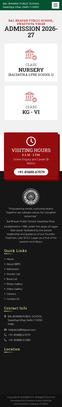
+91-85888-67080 (19, 340)
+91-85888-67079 (31, 172)
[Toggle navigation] (55, 5)
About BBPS (13, 264)
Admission (12, 269)
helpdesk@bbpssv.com (22, 329)
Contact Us (12, 298)
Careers (11, 294)
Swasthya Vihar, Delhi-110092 (21, 5)
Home (10, 259)
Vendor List (13, 274)
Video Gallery (14, 289)
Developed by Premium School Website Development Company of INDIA (31, 402)
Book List (11, 279)
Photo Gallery (14, 284)
